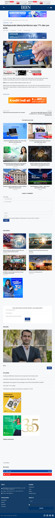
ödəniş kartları (6, 94)
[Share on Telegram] (30, 107)
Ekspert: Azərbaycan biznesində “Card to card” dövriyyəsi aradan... (27, 345)
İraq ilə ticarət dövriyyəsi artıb (35, 272)
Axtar (4, 365)
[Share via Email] (33, 107)
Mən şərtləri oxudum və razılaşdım (37, 504)
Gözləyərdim (9, 313)
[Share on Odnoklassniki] (24, 107)
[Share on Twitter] (18, 107)
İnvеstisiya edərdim (11, 310)
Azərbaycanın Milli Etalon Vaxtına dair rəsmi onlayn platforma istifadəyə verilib (20, 376)
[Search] (48, 7)
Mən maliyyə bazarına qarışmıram (14, 316)
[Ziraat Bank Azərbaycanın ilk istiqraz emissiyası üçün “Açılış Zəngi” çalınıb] (40, 131)
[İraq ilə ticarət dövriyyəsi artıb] (40, 262)
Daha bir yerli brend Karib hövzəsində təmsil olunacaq (38, 251)
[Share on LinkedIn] (21, 107)
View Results (27, 321)
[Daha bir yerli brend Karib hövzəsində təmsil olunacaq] (40, 241)
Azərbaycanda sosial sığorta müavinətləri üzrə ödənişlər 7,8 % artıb (18, 389)
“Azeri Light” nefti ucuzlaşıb (9, 385)
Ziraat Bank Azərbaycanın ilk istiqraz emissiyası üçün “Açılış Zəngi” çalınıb (19, 379)
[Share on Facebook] (15, 107)
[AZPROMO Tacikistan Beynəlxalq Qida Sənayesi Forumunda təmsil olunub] (14, 262)
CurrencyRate (6, 462)
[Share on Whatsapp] (27, 107)
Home (4, 20)
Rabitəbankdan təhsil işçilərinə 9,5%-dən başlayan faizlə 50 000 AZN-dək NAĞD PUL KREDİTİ (23, 382)
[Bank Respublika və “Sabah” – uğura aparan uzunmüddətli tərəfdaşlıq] (40, 177)
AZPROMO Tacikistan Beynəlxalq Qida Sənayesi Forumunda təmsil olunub (13, 273)
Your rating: (5, 197)
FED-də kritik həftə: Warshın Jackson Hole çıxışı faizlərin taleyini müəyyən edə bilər (13, 251)
